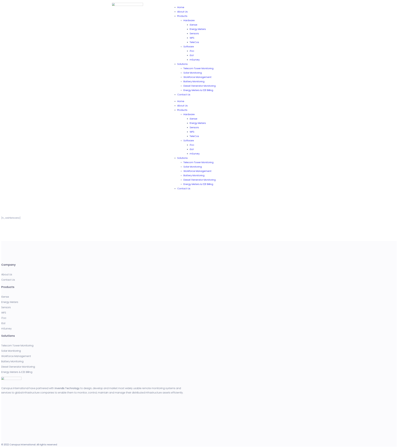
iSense (193, 24)
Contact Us (183, 94)
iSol (192, 55)
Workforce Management (197, 77)
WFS (192, 37)
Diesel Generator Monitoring (199, 85)
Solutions (182, 64)
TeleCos (194, 42)
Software (188, 46)
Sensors (194, 33)
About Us (182, 11)
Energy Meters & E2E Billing (198, 90)
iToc (192, 51)
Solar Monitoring (192, 72)
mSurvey (195, 59)
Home (180, 7)
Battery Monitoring (193, 81)
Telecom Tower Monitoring (198, 68)
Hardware (189, 20)
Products (182, 16)
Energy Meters (198, 29)
